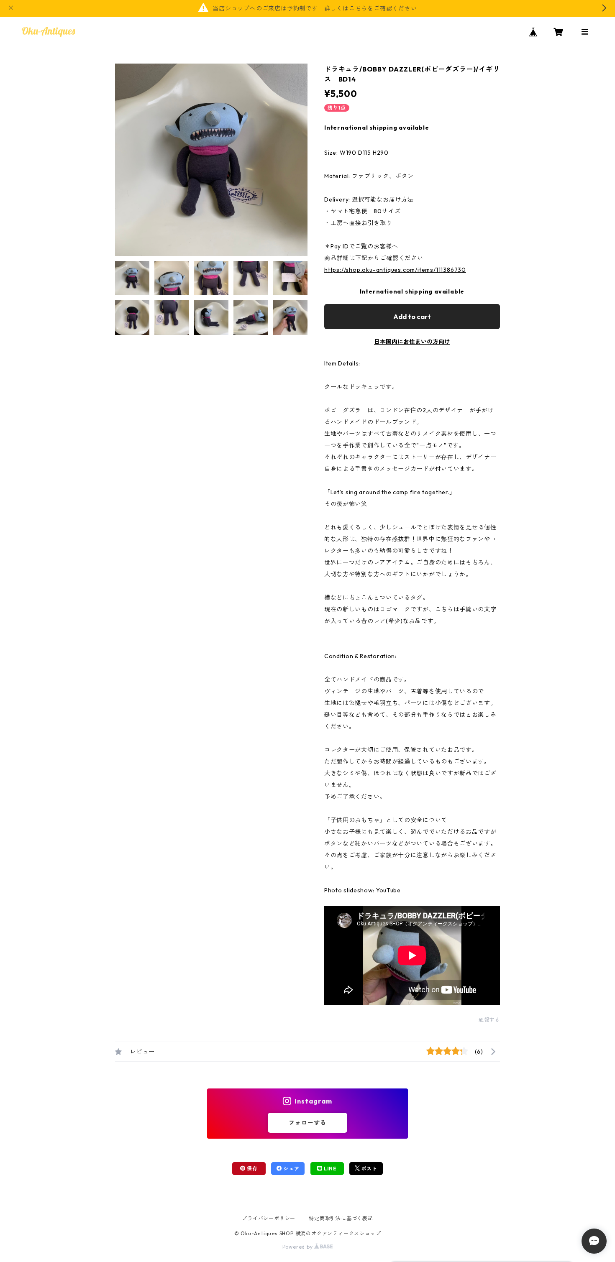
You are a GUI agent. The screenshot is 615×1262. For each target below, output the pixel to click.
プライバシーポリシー (268, 1218)
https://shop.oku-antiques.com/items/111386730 (395, 269)
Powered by (298, 1247)
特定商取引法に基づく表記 (341, 1218)
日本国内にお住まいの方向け (412, 341)
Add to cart (412, 316)
